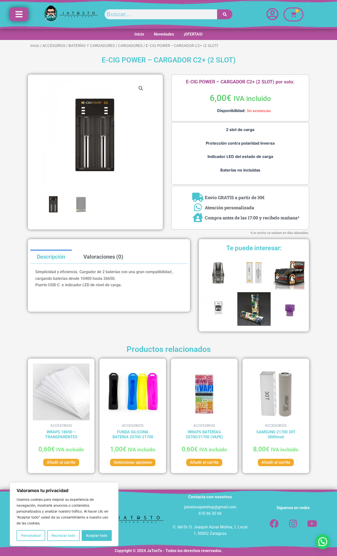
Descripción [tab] (51, 257)
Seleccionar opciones (133, 462)
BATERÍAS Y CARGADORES (92, 45)
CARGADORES (130, 45)
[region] (64, 514)
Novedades (164, 34)
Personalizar (31, 535)
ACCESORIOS (53, 45)
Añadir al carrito (61, 462)
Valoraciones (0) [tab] (103, 257)
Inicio (139, 34)
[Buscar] (225, 14)
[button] (140, 88)
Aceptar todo (96, 535)
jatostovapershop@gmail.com (210, 507)
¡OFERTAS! (193, 34)
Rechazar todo (63, 535)
